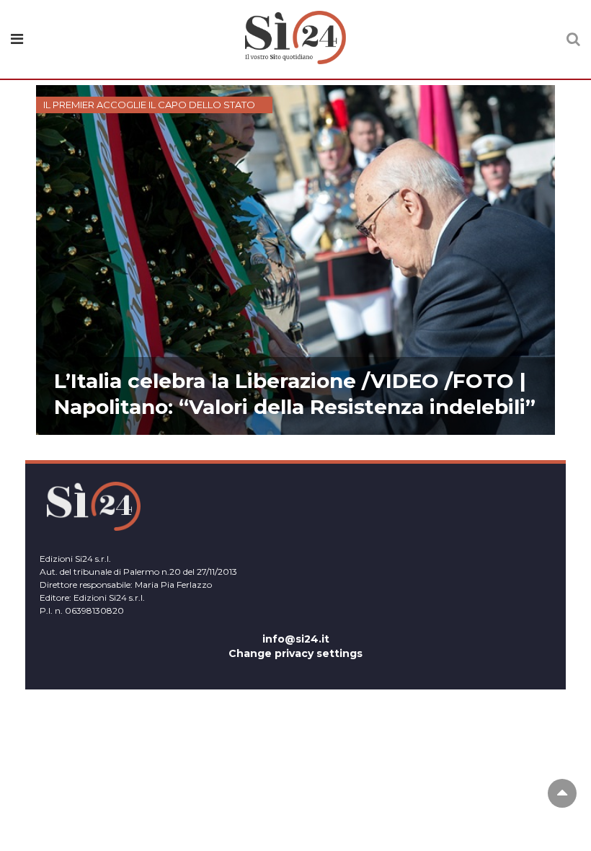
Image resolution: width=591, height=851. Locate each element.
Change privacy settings (295, 653)
